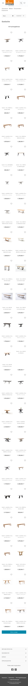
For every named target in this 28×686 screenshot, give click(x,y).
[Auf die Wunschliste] (11, 32)
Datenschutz (11, 677)
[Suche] (21, 3)
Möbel (11, 8)
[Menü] (3, 3)
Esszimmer (17, 8)
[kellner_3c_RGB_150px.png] (9, 3)
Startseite (5, 8)
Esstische (5, 10)
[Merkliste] (24, 3)
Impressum (4, 677)
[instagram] (16, 669)
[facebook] (12, 669)
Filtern (4, 15)
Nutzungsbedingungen (21, 677)
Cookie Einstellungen (14, 679)
